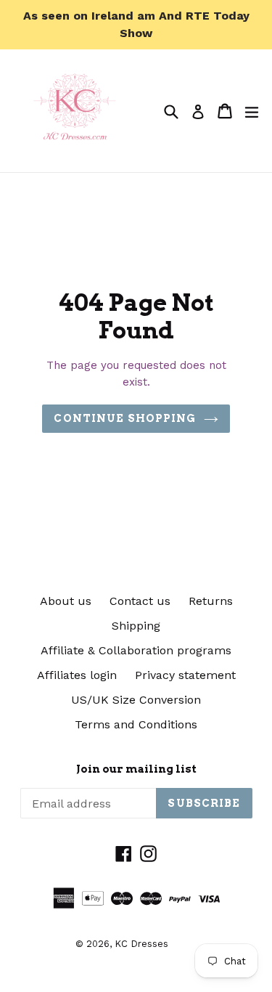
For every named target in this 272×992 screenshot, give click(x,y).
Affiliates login (77, 675)
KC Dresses (141, 943)
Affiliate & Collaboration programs (136, 650)
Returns (211, 601)
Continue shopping (125, 418)
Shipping (136, 626)
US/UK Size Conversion (136, 700)
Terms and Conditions (136, 724)
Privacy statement (185, 675)
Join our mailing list (136, 769)
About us (65, 601)
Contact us (140, 601)
